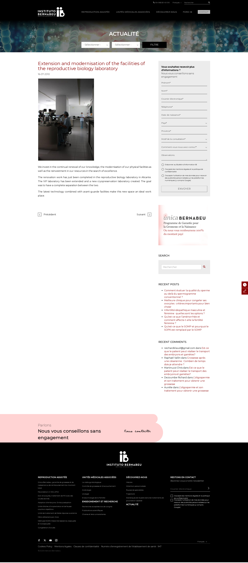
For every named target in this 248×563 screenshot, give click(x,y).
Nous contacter (137, 431)
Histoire (129, 482)
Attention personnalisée (136, 486)
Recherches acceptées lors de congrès (97, 506)
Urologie (85, 494)
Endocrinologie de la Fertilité (93, 498)
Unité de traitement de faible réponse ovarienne (57, 513)
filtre (154, 44)
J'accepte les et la (184, 170)
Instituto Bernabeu (51, 12)
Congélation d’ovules (46, 528)
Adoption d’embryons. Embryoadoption (54, 502)
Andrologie (86, 490)
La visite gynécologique (91, 482)
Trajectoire (130, 494)
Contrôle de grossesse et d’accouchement (99, 486)
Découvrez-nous (166, 12)
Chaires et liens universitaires (94, 514)
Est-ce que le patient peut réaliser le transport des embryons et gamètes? (187, 351)
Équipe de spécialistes (135, 490)
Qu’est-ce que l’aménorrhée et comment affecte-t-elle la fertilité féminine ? (183, 320)
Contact (203, 12)
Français (176, 2)
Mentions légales (62, 546)
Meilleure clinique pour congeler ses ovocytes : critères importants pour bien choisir (187, 303)
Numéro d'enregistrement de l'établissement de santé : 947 (131, 546)
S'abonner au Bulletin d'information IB (181, 164)
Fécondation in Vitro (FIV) (48, 492)
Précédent (50, 214)
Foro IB (187, 12)
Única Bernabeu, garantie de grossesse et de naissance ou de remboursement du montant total (56, 485)
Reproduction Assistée (95, 12)
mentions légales (182, 169)
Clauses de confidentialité (86, 546)
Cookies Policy (45, 546)
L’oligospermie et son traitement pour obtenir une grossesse (187, 380)
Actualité (132, 504)
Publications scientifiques (92, 510)
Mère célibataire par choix (48, 517)
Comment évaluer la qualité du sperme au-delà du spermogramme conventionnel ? (187, 293)
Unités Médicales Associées (133, 12)
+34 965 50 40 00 (162, 2)
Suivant (141, 214)
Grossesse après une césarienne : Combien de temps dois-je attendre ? (184, 361)
